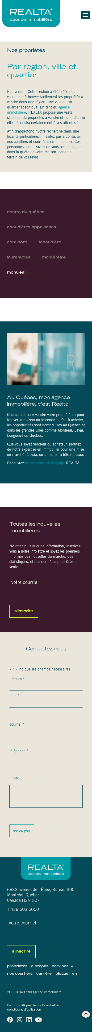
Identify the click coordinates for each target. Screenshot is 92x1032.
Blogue (61, 974)
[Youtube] (38, 1020)
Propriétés (17, 966)
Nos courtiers (20, 974)
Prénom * (17, 679)
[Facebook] (10, 1020)
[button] (85, 15)
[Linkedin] (29, 1020)
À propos (39, 966)
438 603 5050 (25, 910)
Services (60, 966)
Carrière (44, 974)
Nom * (14, 696)
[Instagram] (19, 1020)
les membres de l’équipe (45, 463)
